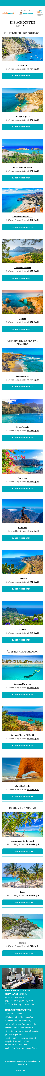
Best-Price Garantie (15, 1013)
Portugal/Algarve (22, 116)
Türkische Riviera (22, 267)
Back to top (20, 1071)
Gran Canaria (22, 427)
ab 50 (29, 530)
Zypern (22, 318)
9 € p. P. (35, 530)
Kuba (22, 891)
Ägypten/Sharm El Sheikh (22, 735)
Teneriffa (22, 578)
